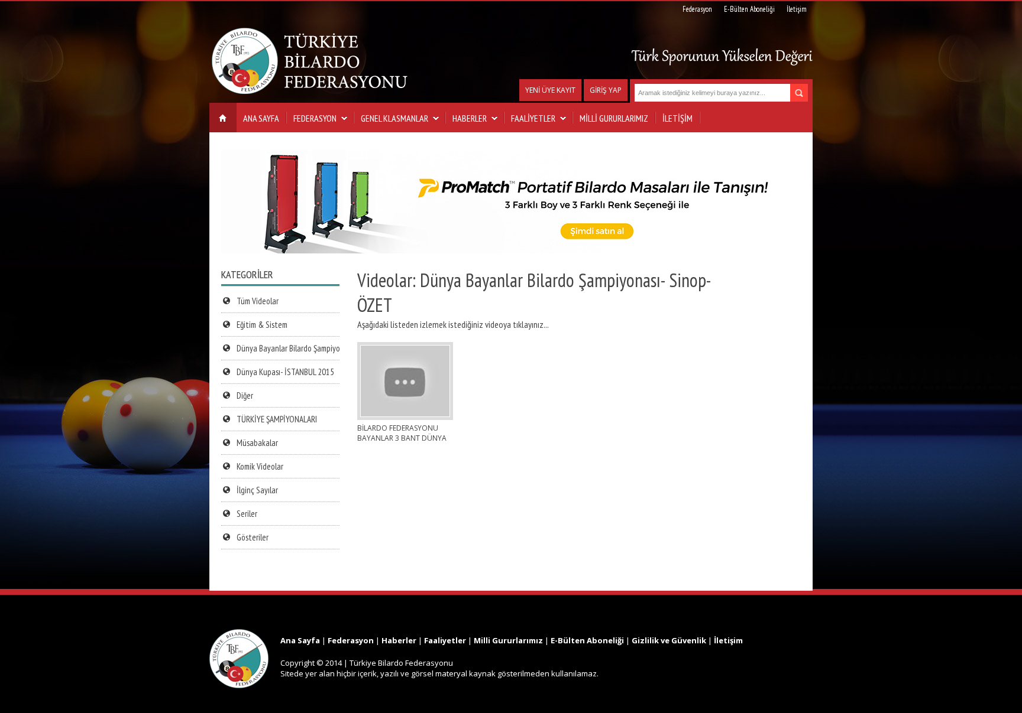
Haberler (398, 640)
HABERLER (469, 118)
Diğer (245, 395)
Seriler (247, 513)
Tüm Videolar (258, 301)
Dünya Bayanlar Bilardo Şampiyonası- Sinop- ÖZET (317, 348)
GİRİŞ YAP (606, 90)
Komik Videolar (260, 466)
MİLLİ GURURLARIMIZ (614, 118)
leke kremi (18, 623)
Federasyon (697, 9)
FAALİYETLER (533, 118)
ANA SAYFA (261, 118)
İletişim (797, 9)
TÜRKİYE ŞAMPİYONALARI (277, 419)
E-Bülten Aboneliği (749, 9)
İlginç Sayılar (257, 490)
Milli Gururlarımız (508, 640)
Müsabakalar (257, 442)
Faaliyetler (445, 640)
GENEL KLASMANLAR (394, 118)
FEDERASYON (315, 118)
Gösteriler (253, 537)
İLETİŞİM (677, 118)
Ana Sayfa (300, 640)
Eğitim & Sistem (262, 324)
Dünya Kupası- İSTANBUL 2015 (285, 371)
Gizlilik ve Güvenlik (669, 640)
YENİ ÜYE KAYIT (550, 90)
